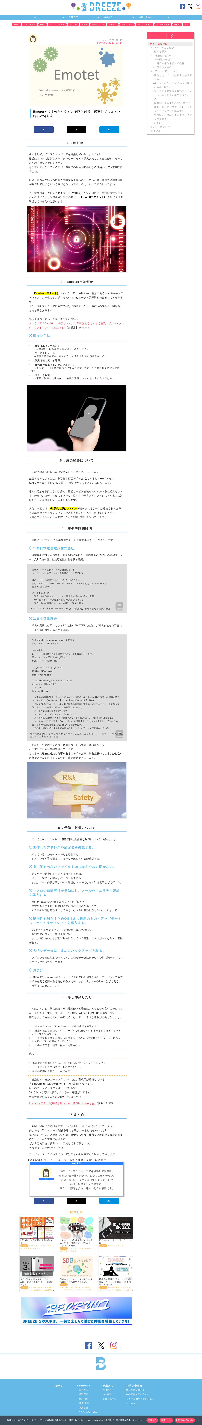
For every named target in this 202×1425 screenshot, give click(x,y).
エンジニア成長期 (57, 24)
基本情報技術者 (162, 24)
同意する (152, 1420)
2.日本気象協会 (163, 67)
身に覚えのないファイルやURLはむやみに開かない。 (173, 85)
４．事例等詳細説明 (161, 59)
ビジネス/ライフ (144, 24)
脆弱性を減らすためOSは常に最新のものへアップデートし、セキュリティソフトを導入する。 (173, 107)
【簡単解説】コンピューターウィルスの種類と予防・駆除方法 (66, 1160)
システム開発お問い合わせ (140, 1399)
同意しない (166, 1420)
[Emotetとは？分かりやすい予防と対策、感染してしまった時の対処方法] (76, 75)
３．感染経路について (162, 55)
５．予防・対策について (164, 71)
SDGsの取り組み (88, 1412)
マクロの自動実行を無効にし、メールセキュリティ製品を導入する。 (173, 95)
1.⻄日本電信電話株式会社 (169, 63)
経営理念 (83, 1394)
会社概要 (83, 1389)
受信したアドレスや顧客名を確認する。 (173, 77)
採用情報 (83, 1408)
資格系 (177, 24)
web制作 (107, 1390)
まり (46, 1178)
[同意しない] (198, 1420)
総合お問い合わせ (135, 1390)
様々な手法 (160, 51)
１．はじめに (160, 43)
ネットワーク (127, 24)
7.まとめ (155, 131)
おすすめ (73, 24)
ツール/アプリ (98, 24)
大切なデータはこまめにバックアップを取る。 (173, 117)
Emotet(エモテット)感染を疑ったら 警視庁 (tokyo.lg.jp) (62, 1103)
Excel (16, 24)
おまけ (158, 123)
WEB (42, 24)
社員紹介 (83, 1398)
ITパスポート (30, 24)
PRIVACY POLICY (184, 1420)
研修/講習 (84, 1403)
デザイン (113, 24)
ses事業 (107, 1394)
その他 (84, 24)
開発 (186, 24)
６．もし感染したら (161, 127)
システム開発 (110, 1399)
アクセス (131, 1403)
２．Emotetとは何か (162, 47)
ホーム (37, 17)
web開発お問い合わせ (138, 1394)
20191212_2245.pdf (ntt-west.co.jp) (51, 609)
